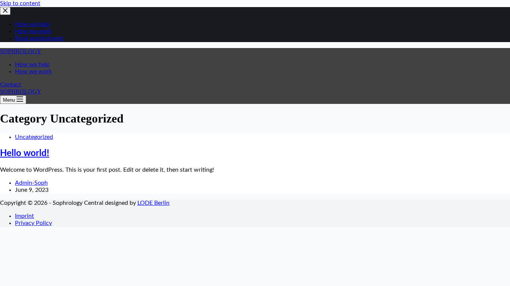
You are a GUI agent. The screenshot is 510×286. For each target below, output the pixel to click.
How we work (33, 71)
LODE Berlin (153, 203)
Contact (10, 85)
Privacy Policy (33, 223)
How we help (32, 64)
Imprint (24, 216)
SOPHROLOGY (20, 51)
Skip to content (20, 3)
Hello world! (24, 153)
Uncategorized (34, 137)
